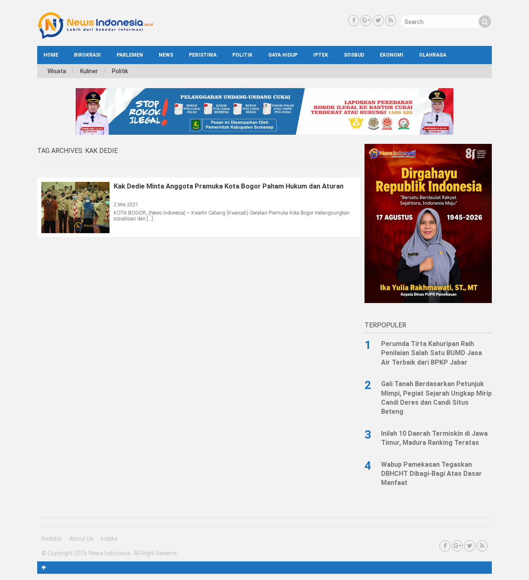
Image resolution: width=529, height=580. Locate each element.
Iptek (320, 55)
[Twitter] (378, 20)
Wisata (57, 71)
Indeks (109, 538)
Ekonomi (391, 55)
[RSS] (390, 20)
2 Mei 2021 (126, 205)
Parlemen (130, 55)
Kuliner (89, 71)
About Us (81, 538)
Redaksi (51, 538)
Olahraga (432, 55)
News (166, 55)
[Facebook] (353, 20)
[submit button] (485, 21)
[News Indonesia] (95, 36)
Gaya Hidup (283, 55)
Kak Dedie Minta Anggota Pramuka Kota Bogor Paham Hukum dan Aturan (228, 186)
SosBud (354, 55)
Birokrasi (87, 55)
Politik (242, 55)
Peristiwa (203, 55)
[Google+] (366, 20)
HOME (50, 55)
